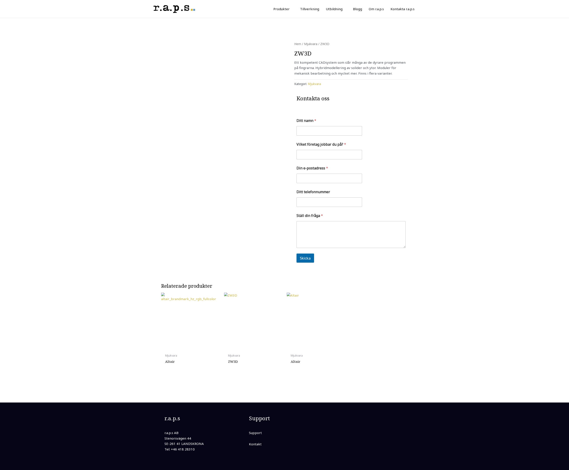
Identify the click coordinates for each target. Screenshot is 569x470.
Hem (297, 44)
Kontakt (255, 444)
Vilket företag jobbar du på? (321, 144)
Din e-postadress (312, 168)
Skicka (305, 258)
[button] (291, 9)
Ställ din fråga (310, 216)
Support (255, 432)
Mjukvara (310, 44)
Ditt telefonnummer (313, 192)
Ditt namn (306, 121)
